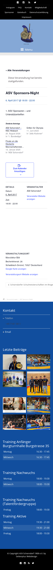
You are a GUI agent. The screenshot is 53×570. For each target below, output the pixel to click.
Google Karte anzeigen (16, 268)
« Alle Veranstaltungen (18, 70)
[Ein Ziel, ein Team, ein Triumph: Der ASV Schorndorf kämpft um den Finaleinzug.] (38, 422)
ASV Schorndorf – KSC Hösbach (13, 129)
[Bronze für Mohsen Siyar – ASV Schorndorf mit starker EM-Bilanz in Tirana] (38, 362)
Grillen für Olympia (35, 127)
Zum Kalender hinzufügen (20, 170)
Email (8, 331)
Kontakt (28, 7)
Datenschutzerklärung (39, 12)
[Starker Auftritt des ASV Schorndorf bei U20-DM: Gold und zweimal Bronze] (38, 383)
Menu (28, 50)
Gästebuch (21, 12)
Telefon (9, 318)
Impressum (26, 17)
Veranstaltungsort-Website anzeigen (22, 274)
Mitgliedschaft (41, 7)
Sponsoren (9, 12)
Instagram (10, 7)
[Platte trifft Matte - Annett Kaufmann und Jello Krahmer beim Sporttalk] (14, 405)
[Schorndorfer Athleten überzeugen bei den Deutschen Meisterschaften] (14, 362)
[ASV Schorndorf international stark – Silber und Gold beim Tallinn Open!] (14, 379)
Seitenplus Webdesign (26, 556)
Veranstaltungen (12, 299)
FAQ (19, 7)
